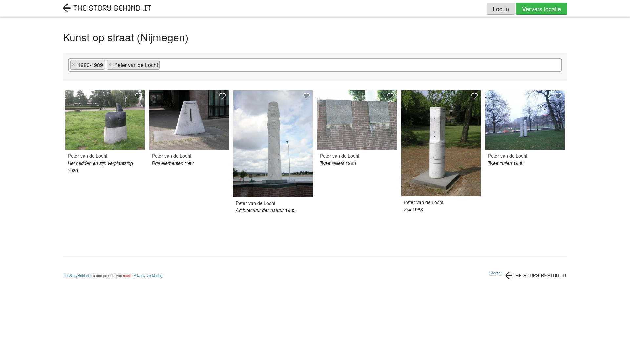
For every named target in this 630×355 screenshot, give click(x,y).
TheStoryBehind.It (77, 275)
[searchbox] (163, 67)
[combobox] (315, 65)
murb (127, 275)
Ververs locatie (541, 8)
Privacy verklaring (148, 275)
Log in (501, 8)
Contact (495, 272)
